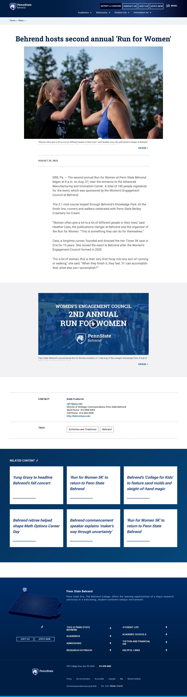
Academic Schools (134, 634)
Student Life (121, 12)
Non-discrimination (83, 679)
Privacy (69, 679)
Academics (83, 12)
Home (12, 20)
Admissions (101, 12)
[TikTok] (42, 627)
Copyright (112, 679)
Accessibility (99, 679)
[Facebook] (22, 627)
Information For (141, 12)
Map (121, 679)
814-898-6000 (105, 666)
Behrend (107, 429)
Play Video (93, 324)
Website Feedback (134, 679)
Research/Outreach (79, 650)
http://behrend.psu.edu (78, 416)
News (21, 20)
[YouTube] (49, 627)
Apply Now (157, 6)
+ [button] (110, 628)
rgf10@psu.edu (74, 404)
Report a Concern (111, 6)
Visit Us (143, 6)
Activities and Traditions (83, 429)
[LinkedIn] (35, 627)
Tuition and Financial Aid (136, 642)
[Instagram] (29, 627)
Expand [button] (142, 148)
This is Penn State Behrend (78, 628)
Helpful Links (131, 650)
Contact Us (129, 6)
